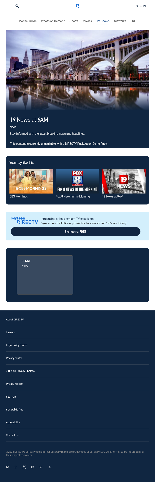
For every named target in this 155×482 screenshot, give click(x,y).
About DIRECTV (15, 319)
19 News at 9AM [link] (112, 196)
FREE (134, 21)
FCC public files (14, 409)
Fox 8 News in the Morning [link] (73, 196)
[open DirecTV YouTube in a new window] (40, 467)
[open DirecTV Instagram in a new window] (32, 467)
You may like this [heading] (21, 163)
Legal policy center (16, 345)
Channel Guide (27, 21)
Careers (10, 332)
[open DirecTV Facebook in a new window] (15, 467)
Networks (120, 21)
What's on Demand (53, 21)
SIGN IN (141, 6)
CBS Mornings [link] (18, 196)
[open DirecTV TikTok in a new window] (49, 467)
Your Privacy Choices (22, 371)
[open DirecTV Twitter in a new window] (24, 467)
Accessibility (13, 422)
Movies (87, 21)
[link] (31, 181)
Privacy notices (14, 384)
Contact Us (12, 435)
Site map (11, 396)
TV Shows (102, 21)
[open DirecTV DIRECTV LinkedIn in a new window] (7, 467)
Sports (74, 21)
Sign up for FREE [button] (75, 231)
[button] (9, 6)
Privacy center (14, 358)
